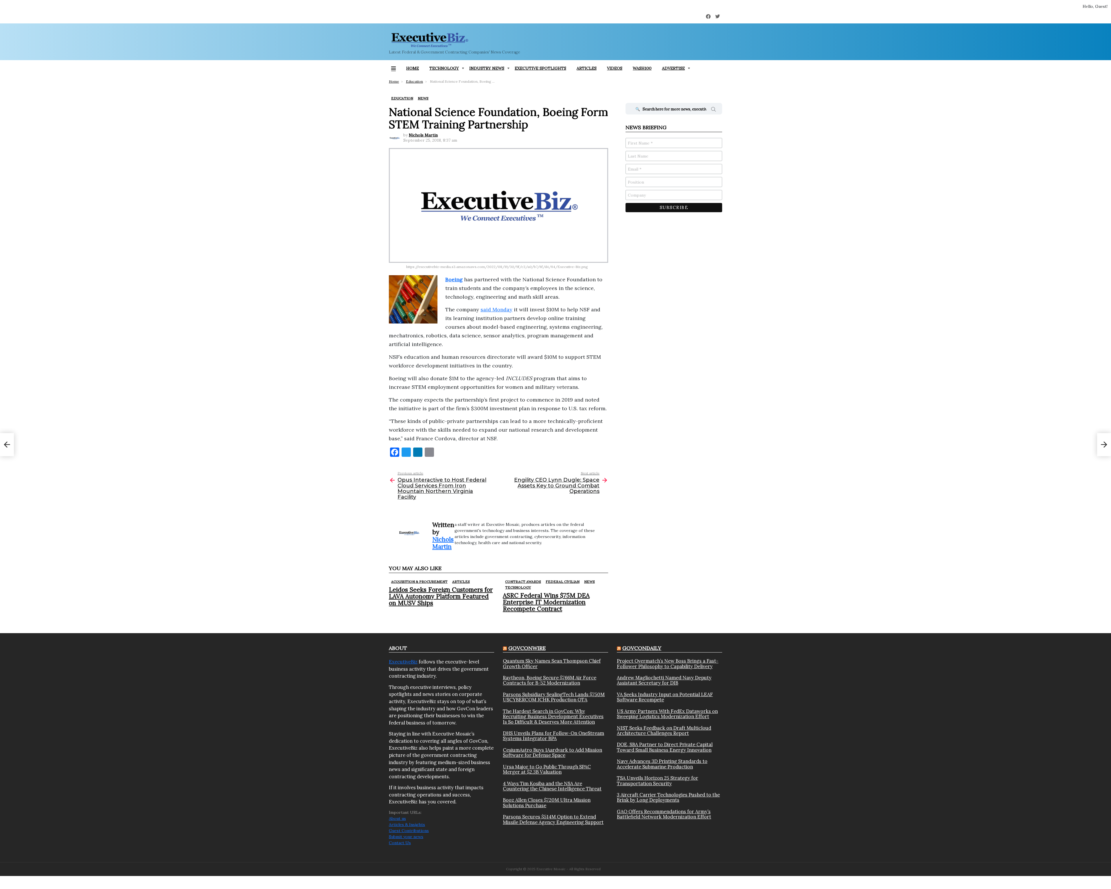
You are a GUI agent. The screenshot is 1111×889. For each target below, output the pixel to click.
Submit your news (406, 836)
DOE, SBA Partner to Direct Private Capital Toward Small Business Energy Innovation (665, 747)
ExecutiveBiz (403, 662)
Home (412, 68)
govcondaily (641, 648)
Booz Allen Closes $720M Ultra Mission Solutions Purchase (547, 802)
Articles (587, 68)
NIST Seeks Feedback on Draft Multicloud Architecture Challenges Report (664, 730)
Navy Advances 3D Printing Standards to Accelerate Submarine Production (662, 764)
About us (397, 818)
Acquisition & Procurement (419, 581)
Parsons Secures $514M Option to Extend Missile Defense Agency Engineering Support (553, 819)
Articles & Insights (407, 824)
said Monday (496, 309)
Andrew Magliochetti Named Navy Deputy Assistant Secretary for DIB (664, 680)
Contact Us (400, 842)
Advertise (673, 68)
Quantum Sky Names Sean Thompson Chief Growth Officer (552, 663)
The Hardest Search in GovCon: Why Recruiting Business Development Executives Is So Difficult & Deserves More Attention (553, 716)
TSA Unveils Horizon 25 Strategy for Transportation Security (657, 780)
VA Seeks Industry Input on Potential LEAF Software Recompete (665, 697)
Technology (444, 68)
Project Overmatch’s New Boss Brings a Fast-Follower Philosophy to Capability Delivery (667, 663)
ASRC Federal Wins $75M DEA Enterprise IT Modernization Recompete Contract (546, 602)
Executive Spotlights (540, 68)
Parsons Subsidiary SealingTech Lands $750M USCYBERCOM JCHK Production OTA (554, 697)
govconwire (527, 648)
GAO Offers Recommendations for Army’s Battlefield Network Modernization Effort (664, 814)
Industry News (486, 68)
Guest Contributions (409, 830)
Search (713, 110)
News (589, 581)
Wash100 (642, 68)
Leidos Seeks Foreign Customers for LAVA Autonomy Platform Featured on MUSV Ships (441, 596)
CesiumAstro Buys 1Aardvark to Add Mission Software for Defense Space (552, 752)
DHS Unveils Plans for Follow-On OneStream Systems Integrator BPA (553, 736)
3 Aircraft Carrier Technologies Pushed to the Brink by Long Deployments (668, 797)
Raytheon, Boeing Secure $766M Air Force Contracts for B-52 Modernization (549, 680)
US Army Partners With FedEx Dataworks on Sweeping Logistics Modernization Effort (667, 714)
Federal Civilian (563, 581)
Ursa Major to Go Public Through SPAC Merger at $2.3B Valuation (547, 769)
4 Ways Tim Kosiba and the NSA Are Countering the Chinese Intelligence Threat (552, 786)
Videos (614, 68)
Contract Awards (523, 581)
